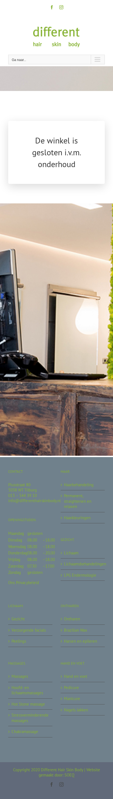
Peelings (19, 641)
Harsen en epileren (80, 641)
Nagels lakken (76, 709)
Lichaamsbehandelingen (83, 563)
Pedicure (71, 687)
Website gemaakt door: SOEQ (69, 772)
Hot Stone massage (28, 704)
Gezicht (18, 618)
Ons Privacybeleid (23, 582)
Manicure (72, 698)
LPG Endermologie (80, 575)
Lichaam (71, 552)
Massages (20, 676)
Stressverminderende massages (30, 717)
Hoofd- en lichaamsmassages (27, 690)
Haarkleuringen (77, 517)
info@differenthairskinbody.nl (34, 500)
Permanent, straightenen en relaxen (77, 501)
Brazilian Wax (75, 630)
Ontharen (72, 618)
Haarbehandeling (79, 484)
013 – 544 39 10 (22, 495)
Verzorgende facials (29, 630)
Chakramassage (25, 731)
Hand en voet (75, 676)
